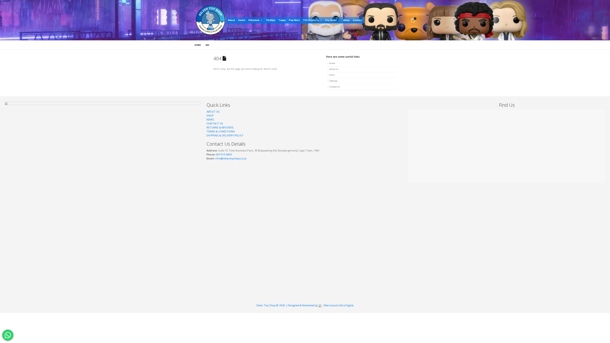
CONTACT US (215, 123)
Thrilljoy (270, 20)
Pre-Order (331, 20)
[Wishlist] (407, 20)
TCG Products (311, 20)
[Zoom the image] (102, 103)
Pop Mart (294, 20)
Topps (282, 20)
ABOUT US (213, 111)
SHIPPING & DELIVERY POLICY (225, 135)
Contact (357, 20)
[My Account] (402, 20)
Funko (241, 20)
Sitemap (333, 81)
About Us (333, 69)
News (346, 20)
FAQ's (332, 75)
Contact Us (334, 86)
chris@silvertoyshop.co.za (231, 158)
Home (332, 63)
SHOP (210, 115)
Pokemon (253, 20)
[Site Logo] (210, 20)
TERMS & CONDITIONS (221, 131)
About (231, 20)
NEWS (210, 119)
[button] (395, 20)
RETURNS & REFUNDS (220, 127)
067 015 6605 (224, 154)
